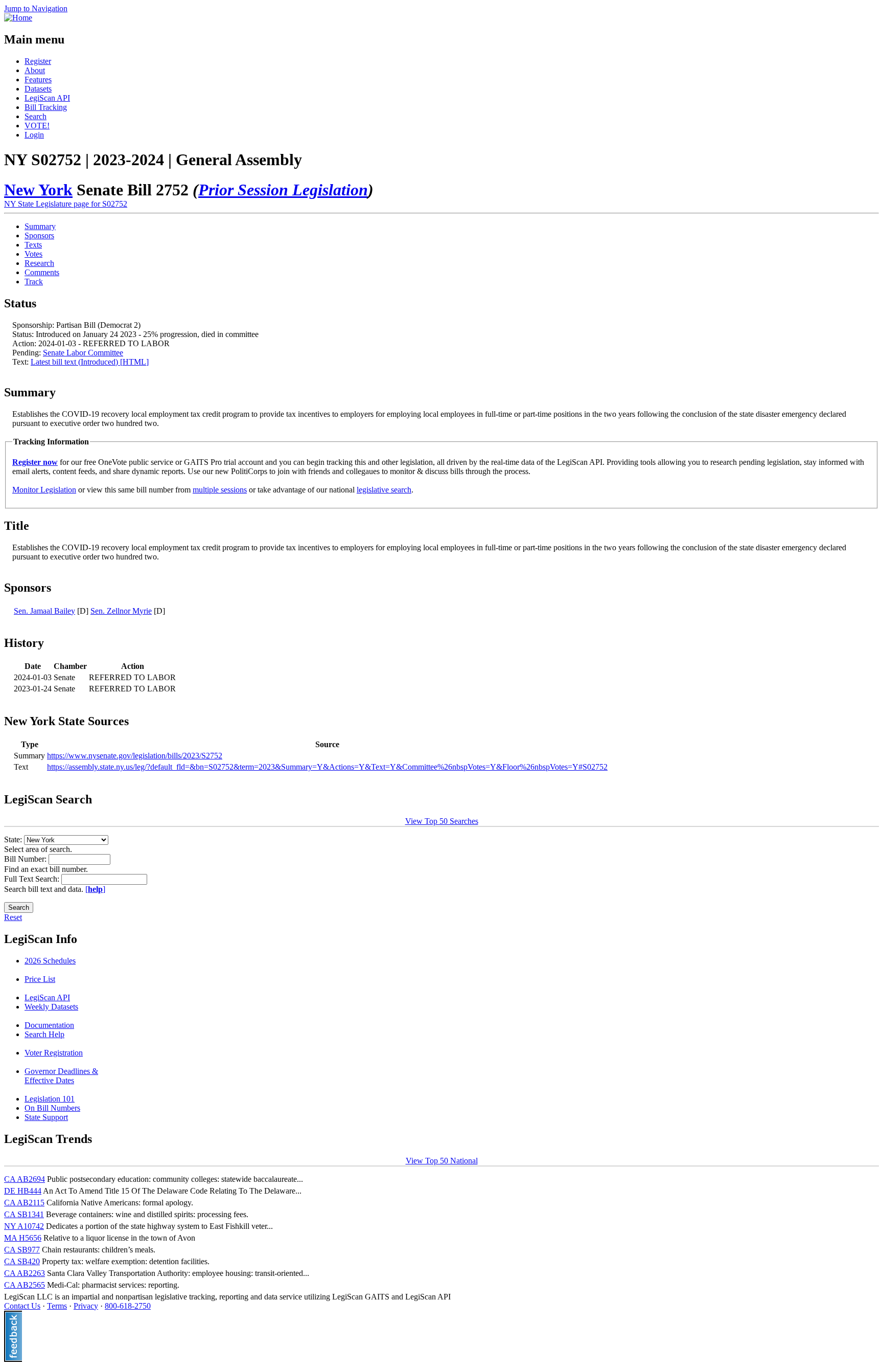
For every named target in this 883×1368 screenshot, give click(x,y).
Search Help (44, 1034)
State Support (46, 1117)
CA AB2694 (24, 1179)
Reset (13, 917)
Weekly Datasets (51, 1006)
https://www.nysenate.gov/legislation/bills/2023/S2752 (134, 755)
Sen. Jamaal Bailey (44, 611)
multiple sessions (220, 489)
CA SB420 (22, 1261)
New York (38, 190)
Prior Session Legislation (283, 190)
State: (14, 839)
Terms (57, 1306)
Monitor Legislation (44, 489)
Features (38, 79)
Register (38, 61)
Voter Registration (54, 1052)
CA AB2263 (24, 1273)
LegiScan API (47, 98)
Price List (40, 979)
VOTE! (37, 125)
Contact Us (22, 1306)
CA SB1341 (24, 1214)
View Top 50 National (442, 1160)
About (35, 70)
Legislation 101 (50, 1098)
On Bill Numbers (52, 1108)
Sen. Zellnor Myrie (121, 611)
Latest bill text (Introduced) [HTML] (90, 361)
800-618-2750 (128, 1306)
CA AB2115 (24, 1202)
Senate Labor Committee (83, 352)
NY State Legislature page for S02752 (65, 203)
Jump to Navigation (35, 8)
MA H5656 (22, 1238)
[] (95, 889)
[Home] (18, 17)
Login (34, 134)
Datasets (38, 88)
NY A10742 (24, 1226)
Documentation (49, 1025)
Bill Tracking (46, 107)
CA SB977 (22, 1249)
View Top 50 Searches (441, 821)
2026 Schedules (50, 960)
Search (36, 116)
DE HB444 (22, 1190)
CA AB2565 (24, 1285)
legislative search (384, 489)
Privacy (86, 1306)
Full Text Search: (32, 878)
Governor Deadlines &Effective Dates (61, 1076)
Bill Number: (26, 859)
